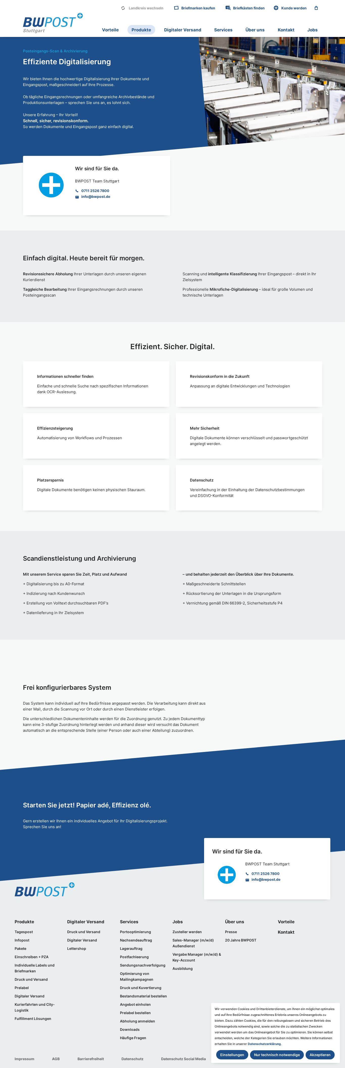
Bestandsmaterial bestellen (143, 996)
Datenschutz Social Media (183, 1059)
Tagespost (24, 932)
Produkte (141, 29)
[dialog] (275, 1033)
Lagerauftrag (131, 948)
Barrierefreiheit (91, 1059)
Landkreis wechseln (146, 8)
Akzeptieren (320, 1055)
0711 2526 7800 (95, 191)
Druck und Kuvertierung (140, 988)
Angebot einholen (135, 1004)
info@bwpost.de (95, 196)
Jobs (312, 29)
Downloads (130, 1029)
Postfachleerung (134, 957)
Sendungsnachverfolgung (142, 965)
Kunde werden (294, 8)
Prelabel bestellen (135, 1013)
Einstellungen (232, 1055)
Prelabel (22, 988)
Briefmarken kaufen (198, 8)
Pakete (20, 948)
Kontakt (286, 29)
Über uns (255, 29)
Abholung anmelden (137, 1021)
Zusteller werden (187, 932)
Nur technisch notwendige (277, 1055)
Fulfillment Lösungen (33, 1018)
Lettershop (76, 948)
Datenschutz (132, 1059)
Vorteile (110, 29)
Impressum (24, 1059)
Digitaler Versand (182, 29)
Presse (231, 932)
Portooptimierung (135, 932)
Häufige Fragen (133, 1038)
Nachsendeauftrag (136, 940)
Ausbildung (183, 968)
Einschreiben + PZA (31, 957)
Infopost (22, 940)
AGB (56, 1059)
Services (223, 29)
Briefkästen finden (249, 8)
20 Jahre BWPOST (240, 940)
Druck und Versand (31, 979)
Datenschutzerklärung (264, 1044)
